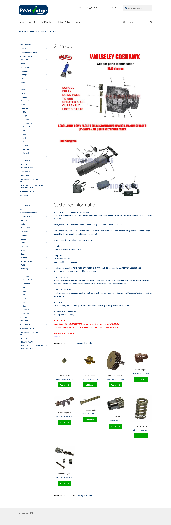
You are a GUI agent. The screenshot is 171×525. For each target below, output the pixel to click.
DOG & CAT (24, 195)
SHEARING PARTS (26, 168)
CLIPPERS (23, 48)
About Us (32, 22)
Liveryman (25, 86)
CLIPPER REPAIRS (26, 171)
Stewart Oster (26, 101)
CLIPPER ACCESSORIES (28, 52)
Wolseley (44, 31)
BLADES (22, 157)
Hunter (25, 134)
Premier (24, 97)
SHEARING (23, 164)
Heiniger (24, 75)
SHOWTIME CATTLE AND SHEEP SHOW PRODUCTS (31, 186)
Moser (23, 89)
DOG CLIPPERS (25, 45)
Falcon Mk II (27, 123)
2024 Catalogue (47, 22)
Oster (23, 93)
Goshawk (26, 127)
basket (102, 8)
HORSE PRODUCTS (27, 191)
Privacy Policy (64, 22)
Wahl (23, 104)
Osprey (25, 145)
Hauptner (24, 71)
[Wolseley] (103, 126)
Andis (23, 63)
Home (21, 22)
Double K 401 (26, 67)
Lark (24, 138)
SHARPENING (24, 175)
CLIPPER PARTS (33, 31)
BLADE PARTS (25, 160)
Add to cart (64, 385)
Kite (24, 112)
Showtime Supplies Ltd (88, 8)
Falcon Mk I (27, 119)
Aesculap (24, 60)
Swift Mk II (26, 149)
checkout (112, 8)
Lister (23, 82)
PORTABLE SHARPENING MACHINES (29, 180)
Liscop (23, 78)
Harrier (25, 130)
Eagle (25, 116)
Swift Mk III (27, 153)
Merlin (25, 142)
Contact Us (79, 22)
